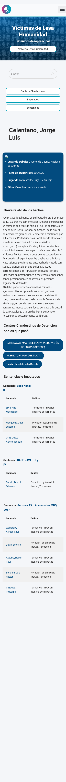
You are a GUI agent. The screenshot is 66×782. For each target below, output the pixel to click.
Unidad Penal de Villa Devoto (22, 364)
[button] (62, 9)
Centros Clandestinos (33, 91)
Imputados (33, 99)
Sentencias (33, 107)
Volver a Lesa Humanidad (33, 48)
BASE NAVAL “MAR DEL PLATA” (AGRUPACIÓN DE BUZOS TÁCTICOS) (33, 344)
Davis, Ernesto (13, 544)
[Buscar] (52, 74)
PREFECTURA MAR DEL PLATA (23, 355)
